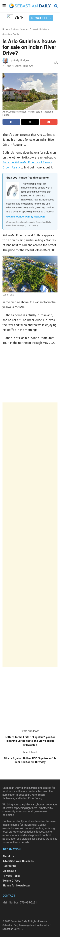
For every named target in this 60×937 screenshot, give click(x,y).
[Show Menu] (4, 6)
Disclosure (9, 870)
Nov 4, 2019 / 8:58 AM (20, 65)
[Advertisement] (30, 534)
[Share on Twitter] (30, 122)
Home (5, 29)
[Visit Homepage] (30, 5)
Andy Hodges (21, 60)
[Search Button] (56, 6)
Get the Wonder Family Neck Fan (25, 216)
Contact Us (9, 866)
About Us (8, 856)
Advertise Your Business (18, 861)
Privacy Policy (11, 875)
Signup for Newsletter (16, 885)
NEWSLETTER (41, 18)
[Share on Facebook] (11, 122)
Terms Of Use (11, 880)
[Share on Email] (49, 122)
